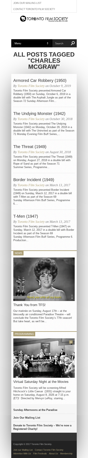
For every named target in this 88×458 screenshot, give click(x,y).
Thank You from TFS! (29, 305)
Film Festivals (40, 453)
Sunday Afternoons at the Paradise (35, 409)
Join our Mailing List (27, 3)
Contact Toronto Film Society (34, 9)
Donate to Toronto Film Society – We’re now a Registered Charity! (42, 427)
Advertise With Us (22, 453)
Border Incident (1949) (33, 179)
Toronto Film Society (31, 86)
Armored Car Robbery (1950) (40, 80)
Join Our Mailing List (26, 417)
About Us (53, 453)
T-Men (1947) (25, 216)
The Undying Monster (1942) (39, 113)
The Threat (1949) (29, 146)
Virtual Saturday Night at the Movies (41, 382)
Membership (66, 453)
